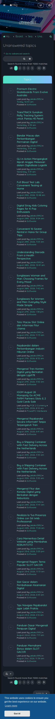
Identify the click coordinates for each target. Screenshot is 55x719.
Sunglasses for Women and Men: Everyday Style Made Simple (31, 302)
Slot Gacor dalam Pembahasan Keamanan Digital (31, 585)
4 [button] (28, 68)
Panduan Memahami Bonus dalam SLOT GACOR (29, 648)
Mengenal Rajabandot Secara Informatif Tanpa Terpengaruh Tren (31, 422)
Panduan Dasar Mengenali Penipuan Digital (32, 627)
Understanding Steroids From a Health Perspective (30, 255)
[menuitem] (13, 5)
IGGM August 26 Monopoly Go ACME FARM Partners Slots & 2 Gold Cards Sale (31, 396)
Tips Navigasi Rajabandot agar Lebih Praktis (32, 607)
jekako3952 (36, 99)
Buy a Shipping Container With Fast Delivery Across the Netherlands (32, 445)
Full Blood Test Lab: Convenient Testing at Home (29, 185)
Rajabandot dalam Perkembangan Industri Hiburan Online (30, 348)
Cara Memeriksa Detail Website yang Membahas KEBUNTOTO (32, 541)
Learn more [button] (11, 705)
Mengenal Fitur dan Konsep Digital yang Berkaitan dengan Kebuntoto (28, 493)
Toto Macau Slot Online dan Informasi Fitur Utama (30, 325)
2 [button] (19, 68)
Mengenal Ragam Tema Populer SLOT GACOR (31, 563)
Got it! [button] (17, 713)
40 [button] (39, 68)
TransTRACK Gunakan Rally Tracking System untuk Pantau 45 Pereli (30, 115)
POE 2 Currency (38, 405)
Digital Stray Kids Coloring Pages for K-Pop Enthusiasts (32, 208)
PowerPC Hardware (37, 411)
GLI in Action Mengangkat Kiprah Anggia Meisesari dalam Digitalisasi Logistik (32, 162)
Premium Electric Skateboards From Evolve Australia (32, 92)
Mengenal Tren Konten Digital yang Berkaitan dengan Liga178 (30, 372)
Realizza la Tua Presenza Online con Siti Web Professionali (31, 518)
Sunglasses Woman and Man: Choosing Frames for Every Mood (32, 278)
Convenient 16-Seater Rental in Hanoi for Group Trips (32, 232)
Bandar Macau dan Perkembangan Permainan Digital (28, 138)
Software (31, 104)
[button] (11, 68)
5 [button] (32, 68)
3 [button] (24, 68)
